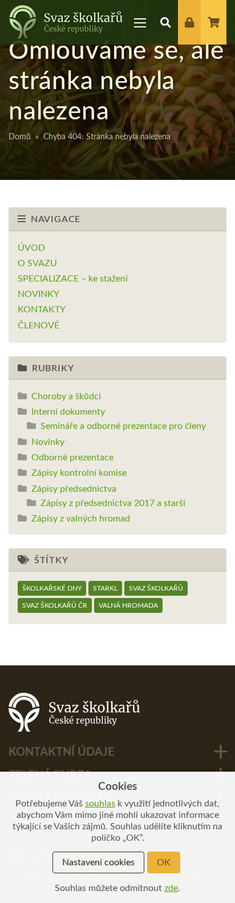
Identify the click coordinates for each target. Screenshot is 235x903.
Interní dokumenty (68, 411)
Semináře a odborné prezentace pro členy (123, 426)
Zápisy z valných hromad (80, 518)
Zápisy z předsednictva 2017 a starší (112, 503)
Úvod (31, 247)
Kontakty (42, 309)
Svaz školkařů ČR (54, 605)
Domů (20, 137)
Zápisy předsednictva (73, 488)
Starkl (105, 588)
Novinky (38, 294)
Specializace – (73, 278)
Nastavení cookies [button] (98, 862)
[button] (165, 22)
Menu (140, 22)
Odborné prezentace (72, 457)
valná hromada (128, 605)
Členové (38, 325)
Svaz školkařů (156, 588)
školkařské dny (52, 588)
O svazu (37, 263)
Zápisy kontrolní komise (79, 472)
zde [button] (171, 888)
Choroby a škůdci (66, 396)
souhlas (100, 803)
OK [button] (164, 862)
